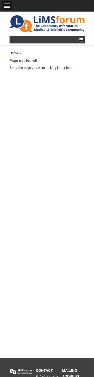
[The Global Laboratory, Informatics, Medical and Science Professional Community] (47, 23)
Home (14, 53)
